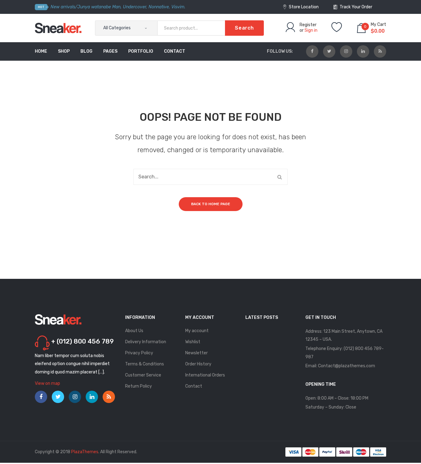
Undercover (134, 7)
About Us (134, 330)
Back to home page (210, 204)
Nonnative (159, 7)
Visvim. (178, 7)
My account (197, 330)
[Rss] (380, 51)
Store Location (303, 7)
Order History (198, 364)
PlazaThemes (84, 451)
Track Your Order (355, 7)
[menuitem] (41, 51)
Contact (193, 386)
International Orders (205, 375)
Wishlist (192, 341)
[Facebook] (312, 51)
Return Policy (138, 386)
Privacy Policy (139, 353)
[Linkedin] (363, 51)
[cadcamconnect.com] (58, 28)
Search (244, 28)
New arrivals (63, 7)
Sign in (311, 30)
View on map (47, 383)
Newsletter (196, 353)
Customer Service (143, 375)
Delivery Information (145, 341)
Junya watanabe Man (99, 7)
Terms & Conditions (144, 364)
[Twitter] (329, 51)
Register (308, 24)
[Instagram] (346, 51)
